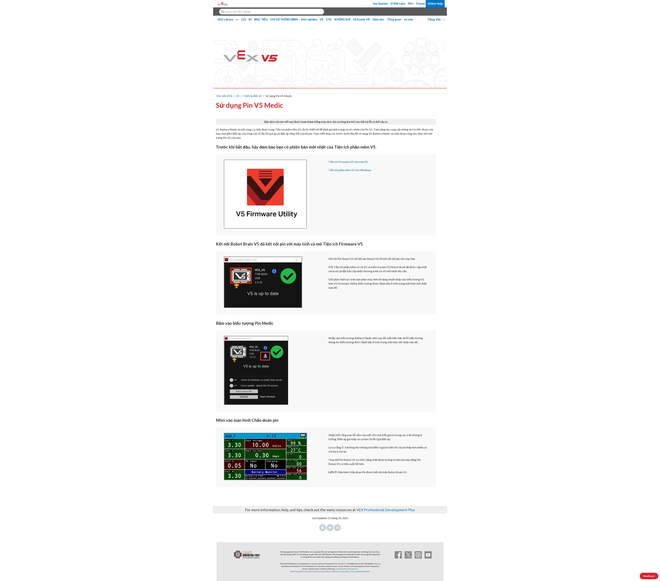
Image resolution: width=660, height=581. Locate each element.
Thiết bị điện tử (252, 95)
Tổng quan (394, 19)
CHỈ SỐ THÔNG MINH (284, 19)
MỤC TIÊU (261, 19)
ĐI (250, 19)
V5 (321, 19)
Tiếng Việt (434, 19)
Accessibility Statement (360, 571)
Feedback (649, 576)
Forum (420, 3)
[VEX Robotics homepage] (222, 3)
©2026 (343, 564)
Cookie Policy (326, 571)
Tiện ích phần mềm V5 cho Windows (349, 170)
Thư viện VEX (224, 95)
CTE (329, 19)
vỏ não (408, 19)
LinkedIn (337, 527)
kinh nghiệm (309, 19)
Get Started (380, 3)
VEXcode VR (361, 19)
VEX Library (225, 19)
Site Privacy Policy (297, 571)
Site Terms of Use (312, 571)
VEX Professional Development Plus (385, 510)
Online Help (435, 3)
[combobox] (271, 11)
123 (243, 19)
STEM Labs (397, 3)
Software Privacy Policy (341, 571)
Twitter (330, 527)
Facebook (322, 527)
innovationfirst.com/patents (347, 569)
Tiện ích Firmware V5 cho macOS (348, 161)
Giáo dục (378, 19)
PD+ (411, 3)
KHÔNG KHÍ (342, 19)
